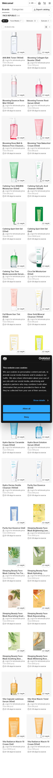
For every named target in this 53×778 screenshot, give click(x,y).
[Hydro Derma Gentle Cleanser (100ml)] (14, 478)
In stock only (9, 27)
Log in (22, 52)
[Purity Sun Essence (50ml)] (38, 478)
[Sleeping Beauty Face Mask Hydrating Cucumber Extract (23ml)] (38, 563)
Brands (5, 9)
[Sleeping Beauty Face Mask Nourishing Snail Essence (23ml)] (14, 606)
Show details (39, 400)
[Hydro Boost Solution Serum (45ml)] (38, 435)
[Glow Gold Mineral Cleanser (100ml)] (38, 307)
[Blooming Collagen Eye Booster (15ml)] (38, 50)
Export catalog (43, 9)
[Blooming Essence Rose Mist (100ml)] (14, 93)
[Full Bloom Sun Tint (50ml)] (14, 307)
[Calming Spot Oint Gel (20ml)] (14, 221)
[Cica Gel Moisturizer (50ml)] (38, 264)
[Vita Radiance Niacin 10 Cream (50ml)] (38, 734)
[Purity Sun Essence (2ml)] (14, 520)
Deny (26, 417)
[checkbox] (3, 27)
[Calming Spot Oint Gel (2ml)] (38, 221)
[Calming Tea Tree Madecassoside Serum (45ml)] (14, 264)
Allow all (26, 408)
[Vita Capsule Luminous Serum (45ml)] (14, 691)
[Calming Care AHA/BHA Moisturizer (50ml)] (14, 178)
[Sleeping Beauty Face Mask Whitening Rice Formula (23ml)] (38, 649)
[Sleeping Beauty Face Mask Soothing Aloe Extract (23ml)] (14, 649)
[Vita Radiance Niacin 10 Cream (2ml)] (14, 734)
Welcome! (7, 3)
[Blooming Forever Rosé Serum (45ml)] (38, 93)
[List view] (49, 26)
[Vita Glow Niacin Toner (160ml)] (38, 691)
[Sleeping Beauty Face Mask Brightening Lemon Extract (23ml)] (38, 520)
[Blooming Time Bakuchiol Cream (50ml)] (38, 136)
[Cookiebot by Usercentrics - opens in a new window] (39, 358)
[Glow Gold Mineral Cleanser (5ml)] (14, 349)
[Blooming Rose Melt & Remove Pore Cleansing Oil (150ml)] (14, 136)
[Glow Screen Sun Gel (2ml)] (38, 349)
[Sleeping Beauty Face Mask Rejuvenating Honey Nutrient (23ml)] (38, 606)
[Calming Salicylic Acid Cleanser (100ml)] (38, 178)
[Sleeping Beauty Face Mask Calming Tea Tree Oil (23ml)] (14, 563)
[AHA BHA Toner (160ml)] (14, 50)
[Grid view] (46, 26)
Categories (17, 9)
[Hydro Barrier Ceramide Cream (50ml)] (14, 435)
